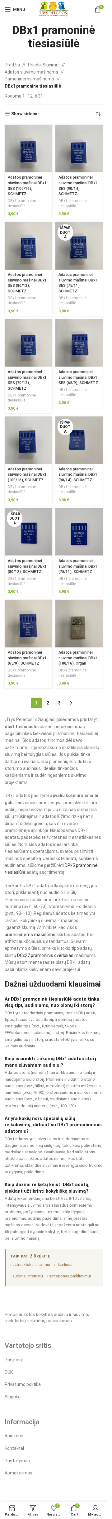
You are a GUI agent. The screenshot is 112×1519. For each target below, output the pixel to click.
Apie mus (14, 1435)
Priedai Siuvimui (43, 64)
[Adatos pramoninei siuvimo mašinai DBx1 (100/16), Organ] (79, 623)
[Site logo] (53, 9)
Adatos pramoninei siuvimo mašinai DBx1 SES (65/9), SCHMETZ (78, 377)
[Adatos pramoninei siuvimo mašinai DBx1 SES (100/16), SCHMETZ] (28, 148)
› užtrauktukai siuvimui (30, 1264)
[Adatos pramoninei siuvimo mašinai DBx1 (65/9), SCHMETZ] (28, 623)
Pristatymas (17, 1460)
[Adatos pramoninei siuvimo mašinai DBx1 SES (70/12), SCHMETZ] (28, 343)
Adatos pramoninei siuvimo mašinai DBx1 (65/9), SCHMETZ (27, 658)
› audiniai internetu (26, 1276)
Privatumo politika (23, 1384)
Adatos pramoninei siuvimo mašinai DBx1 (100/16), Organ (77, 658)
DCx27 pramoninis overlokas (45, 955)
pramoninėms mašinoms (30, 934)
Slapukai (13, 1396)
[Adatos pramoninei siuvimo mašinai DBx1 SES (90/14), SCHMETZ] (79, 148)
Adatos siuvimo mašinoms (31, 72)
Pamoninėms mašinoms (29, 78)
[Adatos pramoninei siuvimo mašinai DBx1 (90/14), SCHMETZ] (79, 440)
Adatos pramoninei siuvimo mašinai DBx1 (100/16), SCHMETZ (27, 474)
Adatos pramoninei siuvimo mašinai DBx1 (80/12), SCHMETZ (27, 566)
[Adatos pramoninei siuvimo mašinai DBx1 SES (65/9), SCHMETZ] (79, 343)
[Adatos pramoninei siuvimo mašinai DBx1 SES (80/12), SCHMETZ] (28, 246)
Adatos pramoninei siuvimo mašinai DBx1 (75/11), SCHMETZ (77, 566)
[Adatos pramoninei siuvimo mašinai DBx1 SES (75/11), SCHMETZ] (79, 246)
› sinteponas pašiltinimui (69, 1276)
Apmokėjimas (18, 1472)
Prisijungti (15, 1359)
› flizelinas (63, 1264)
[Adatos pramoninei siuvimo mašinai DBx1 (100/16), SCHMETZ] (28, 440)
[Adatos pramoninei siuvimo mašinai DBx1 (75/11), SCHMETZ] (79, 532)
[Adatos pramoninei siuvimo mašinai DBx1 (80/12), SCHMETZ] (28, 532)
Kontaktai (14, 1448)
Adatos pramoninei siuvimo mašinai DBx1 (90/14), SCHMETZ (77, 474)
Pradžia (12, 64)
